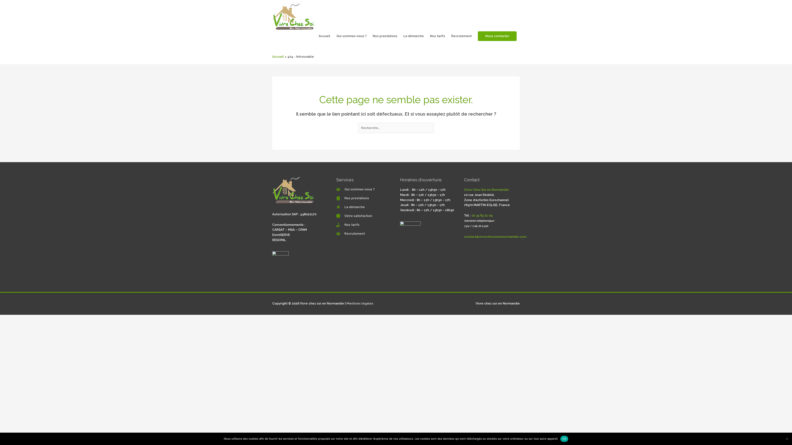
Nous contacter (497, 36)
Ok (564, 438)
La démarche (413, 36)
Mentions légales (359, 303)
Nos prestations (385, 36)
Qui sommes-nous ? (351, 36)
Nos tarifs (437, 36)
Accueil (324, 36)
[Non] (787, 439)
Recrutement (461, 36)
